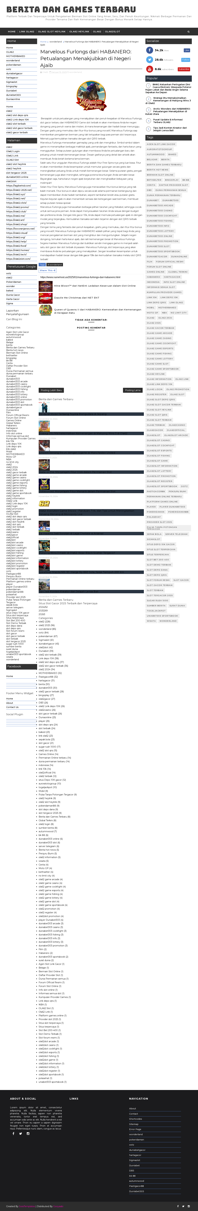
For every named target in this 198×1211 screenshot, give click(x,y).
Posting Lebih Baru (51, 390)
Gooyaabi (58, 1206)
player (9, 584)
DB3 (8, 368)
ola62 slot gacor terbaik (19, 128)
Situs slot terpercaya (17, 615)
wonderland (13, 60)
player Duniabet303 (16, 586)
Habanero (11, 425)
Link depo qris (13, 446)
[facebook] (13, 1133)
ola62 (9, 111)
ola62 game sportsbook (19, 493)
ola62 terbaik (13, 529)
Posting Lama (132, 390)
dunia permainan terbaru (19, 373)
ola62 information (15, 498)
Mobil (9, 451)
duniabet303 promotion (19, 399)
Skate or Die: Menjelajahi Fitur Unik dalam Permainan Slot (75, 472)
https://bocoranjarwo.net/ (20, 228)
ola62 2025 (11, 469)
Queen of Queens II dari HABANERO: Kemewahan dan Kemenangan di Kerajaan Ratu (97, 311)
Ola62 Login (13, 151)
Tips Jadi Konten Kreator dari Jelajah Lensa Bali (68, 591)
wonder (10, 286)
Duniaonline (13, 99)
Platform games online (18, 581)
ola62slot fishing (15, 552)
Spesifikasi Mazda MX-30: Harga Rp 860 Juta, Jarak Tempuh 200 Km (81, 572)
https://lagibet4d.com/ (18, 185)
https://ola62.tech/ (16, 254)
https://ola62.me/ (15, 215)
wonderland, (75, 72)
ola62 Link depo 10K (17, 119)
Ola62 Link (12, 155)
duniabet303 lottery (17, 394)
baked (9, 290)
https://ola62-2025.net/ (19, 190)
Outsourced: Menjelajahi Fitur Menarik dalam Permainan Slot (77, 491)
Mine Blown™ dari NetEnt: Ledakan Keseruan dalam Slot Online (95, 285)
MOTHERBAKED (15, 56)
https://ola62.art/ (15, 220)
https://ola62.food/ (16, 245)
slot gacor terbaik (15, 636)
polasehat (11, 594)
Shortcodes (135, 1119)
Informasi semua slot (17, 436)
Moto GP (11, 456)
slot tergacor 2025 (16, 172)
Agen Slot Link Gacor (17, 332)
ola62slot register (15, 565)
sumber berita (13, 646)
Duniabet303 (136, 1191)
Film (8, 412)
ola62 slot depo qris (17, 115)
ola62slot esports (15, 550)
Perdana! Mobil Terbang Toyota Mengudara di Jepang (72, 414)
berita (9, 345)
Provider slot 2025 (16, 597)
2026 (42, 614)
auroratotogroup (15, 334)
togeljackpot (13, 651)
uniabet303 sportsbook (18, 654)
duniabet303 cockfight (18, 386)
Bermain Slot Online (17, 352)
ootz (8, 69)
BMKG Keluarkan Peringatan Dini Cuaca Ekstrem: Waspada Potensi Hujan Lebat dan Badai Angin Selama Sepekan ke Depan (168, 88)
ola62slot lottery (14, 560)
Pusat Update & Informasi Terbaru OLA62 (168, 121)
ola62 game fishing (16, 485)
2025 (43, 610)
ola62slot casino (14, 545)
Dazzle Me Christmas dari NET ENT (76, 297)
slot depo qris (13, 628)
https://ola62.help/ (16, 241)
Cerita (9, 363)
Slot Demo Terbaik (16, 623)
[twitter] (20, 1133)
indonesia (11, 430)
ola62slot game (14, 555)
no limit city (12, 462)
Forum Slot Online (16, 417)
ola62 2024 (12, 467)
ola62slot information (17, 558)
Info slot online (14, 433)
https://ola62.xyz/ (15, 194)
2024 (43, 607)
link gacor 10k (86, 255)
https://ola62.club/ (16, 211)
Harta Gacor (12, 299)
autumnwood (13, 337)
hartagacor (12, 77)
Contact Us (12, 707)
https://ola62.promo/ (17, 207)
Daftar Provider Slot (17, 365)
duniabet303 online (17, 177)
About (9, 703)
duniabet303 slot (15, 402)
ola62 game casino (16, 477)
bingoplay (11, 86)
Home (12, 31)
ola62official (12, 537)
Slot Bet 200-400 (15, 620)
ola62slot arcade (15, 542)
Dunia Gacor (13, 295)
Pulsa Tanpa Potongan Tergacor (18, 601)
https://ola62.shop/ (16, 224)
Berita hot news (14, 350)
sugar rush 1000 (15, 643)
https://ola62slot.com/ (18, 258)
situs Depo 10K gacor (17, 612)
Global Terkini (13, 423)
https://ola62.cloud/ (17, 233)
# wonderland (55, 264)
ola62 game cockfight (18, 480)
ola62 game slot (14, 490)
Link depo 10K (14, 443)
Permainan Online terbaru (20, 578)
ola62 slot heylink (52, 31)
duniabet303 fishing (17, 389)
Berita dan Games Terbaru (71, 9)
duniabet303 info (15, 391)
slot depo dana (14, 625)
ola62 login (12, 506)
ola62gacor (12, 534)
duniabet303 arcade (17, 381)
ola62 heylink (79, 31)
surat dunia (12, 649)
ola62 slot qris (13, 524)
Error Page (135, 1129)
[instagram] (28, 1133)
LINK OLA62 (26, 31)
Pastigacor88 (13, 573)
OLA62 (97, 31)
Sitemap (133, 1124)
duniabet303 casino (16, 384)
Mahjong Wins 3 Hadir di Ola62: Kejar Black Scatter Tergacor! (77, 552)
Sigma (9, 303)
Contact (133, 1113)
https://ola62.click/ (16, 202)
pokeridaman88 (15, 591)
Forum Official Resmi (17, 415)
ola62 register (13, 511)
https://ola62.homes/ (17, 250)
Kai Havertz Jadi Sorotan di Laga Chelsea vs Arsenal (71, 533)
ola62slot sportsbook (17, 568)
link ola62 (11, 449)
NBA (8, 459)
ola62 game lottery (16, 488)
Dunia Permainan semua (19, 371)
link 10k (10, 441)
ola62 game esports (17, 482)
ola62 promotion (15, 508)
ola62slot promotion (17, 563)
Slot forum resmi (15, 630)
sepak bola (12, 604)
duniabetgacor (14, 73)
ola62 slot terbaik (16, 123)
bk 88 (9, 360)
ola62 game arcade (16, 475)
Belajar (9, 342)
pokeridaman (13, 64)
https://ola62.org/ (15, 237)
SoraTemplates (27, 1206)
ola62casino (12, 532)
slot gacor (11, 633)
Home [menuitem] (9, 676)
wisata (9, 656)
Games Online (14, 420)
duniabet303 (13, 378)
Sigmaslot (11, 82)
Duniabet (11, 90)
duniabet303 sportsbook (19, 404)
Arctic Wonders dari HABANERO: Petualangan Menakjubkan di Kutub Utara (167, 111)
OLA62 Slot (12, 159)
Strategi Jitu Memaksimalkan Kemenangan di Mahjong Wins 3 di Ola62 (83, 433)
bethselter (11, 355)
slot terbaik (12, 638)
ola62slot (112, 31)
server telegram (14, 607)
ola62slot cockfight (16, 547)
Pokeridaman (13, 282)
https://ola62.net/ (15, 198)
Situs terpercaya (15, 617)
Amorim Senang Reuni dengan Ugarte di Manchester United (77, 452)
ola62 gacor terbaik (17, 132)
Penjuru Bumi (13, 576)
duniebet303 (13, 95)
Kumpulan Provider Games (20, 438)
